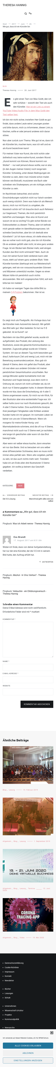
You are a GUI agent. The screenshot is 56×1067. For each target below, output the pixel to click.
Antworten (47, 562)
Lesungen (9, 993)
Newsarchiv (10, 1028)
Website (6, 686)
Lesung (12, 790)
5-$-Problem (17, 292)
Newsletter (9, 980)
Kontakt (8, 976)
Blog (5, 86)
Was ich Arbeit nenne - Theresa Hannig (31, 523)
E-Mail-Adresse (10, 673)
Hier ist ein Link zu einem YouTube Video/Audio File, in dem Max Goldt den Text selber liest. (26, 110)
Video (22, 938)
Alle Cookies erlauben (28, 1045)
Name (6, 661)
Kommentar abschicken (37, 704)
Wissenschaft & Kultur (14, 1010)
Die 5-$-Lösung (14, 497)
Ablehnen (28, 1053)
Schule (7, 998)
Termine (31, 888)
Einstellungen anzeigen (28, 1060)
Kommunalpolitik (12, 1019)
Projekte (8, 1015)
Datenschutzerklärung (14, 963)
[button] (51, 1032)
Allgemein (7, 841)
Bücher (8, 989)
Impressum (9, 972)
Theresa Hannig (9, 90)
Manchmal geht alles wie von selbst (41, 498)
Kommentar (9, 619)
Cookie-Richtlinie (12, 967)
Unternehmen (10, 1006)
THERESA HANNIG (15, 5)
